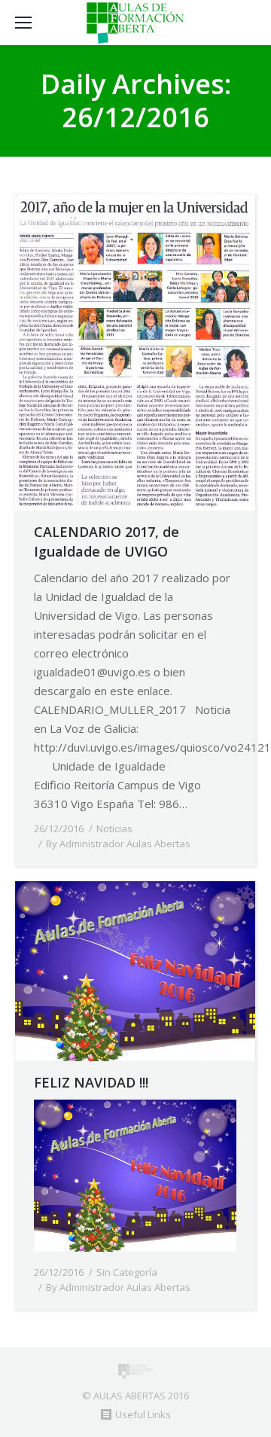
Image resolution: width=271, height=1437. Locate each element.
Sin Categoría (126, 1272)
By (118, 843)
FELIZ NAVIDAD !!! (91, 1082)
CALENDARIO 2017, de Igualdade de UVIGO (106, 541)
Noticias (114, 828)
